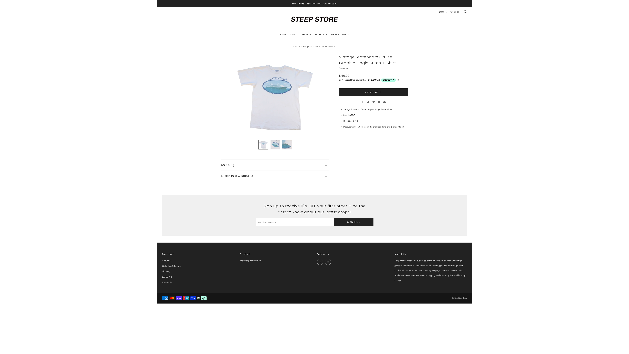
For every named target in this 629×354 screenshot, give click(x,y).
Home (294, 47)
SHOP (305, 34)
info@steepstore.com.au (250, 260)
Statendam (344, 68)
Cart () (455, 11)
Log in (443, 11)
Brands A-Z (167, 276)
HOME (282, 34)
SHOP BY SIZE (338, 34)
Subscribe (352, 222)
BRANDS (319, 34)
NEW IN (294, 34)
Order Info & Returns (171, 266)
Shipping (166, 271)
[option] (275, 95)
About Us (166, 260)
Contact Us (167, 282)
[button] (263, 144)
